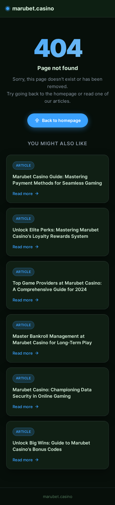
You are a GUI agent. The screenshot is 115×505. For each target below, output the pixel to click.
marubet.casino (33, 8)
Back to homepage (61, 120)
